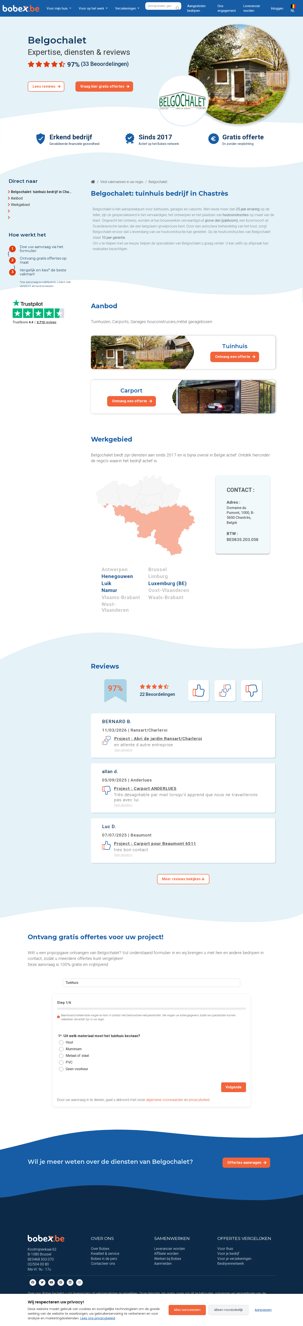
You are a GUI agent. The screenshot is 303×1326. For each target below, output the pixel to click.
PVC (69, 1062)
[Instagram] (79, 1282)
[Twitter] (42, 1282)
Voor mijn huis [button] (58, 8)
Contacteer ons (103, 1263)
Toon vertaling (123, 749)
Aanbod (17, 198)
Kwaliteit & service (105, 1253)
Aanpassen (263, 1310)
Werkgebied (20, 205)
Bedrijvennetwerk (230, 1263)
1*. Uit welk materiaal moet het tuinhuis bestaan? (99, 1036)
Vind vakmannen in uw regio (121, 182)
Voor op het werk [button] (92, 8)
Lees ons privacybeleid (97, 1318)
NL (293, 11)
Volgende (234, 1087)
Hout (69, 1042)
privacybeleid (199, 1099)
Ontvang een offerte (233, 357)
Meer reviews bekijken (181, 879)
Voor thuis (225, 1249)
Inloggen (277, 8)
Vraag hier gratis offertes (102, 86)
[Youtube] (51, 1282)
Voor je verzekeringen (234, 1259)
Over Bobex (100, 1249)
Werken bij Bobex (167, 1259)
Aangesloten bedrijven (196, 8)
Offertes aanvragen (244, 1162)
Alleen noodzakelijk (228, 1310)
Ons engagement (227, 8)
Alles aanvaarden (187, 1310)
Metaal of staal (77, 1056)
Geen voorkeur (77, 1069)
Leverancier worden (251, 8)
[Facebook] (33, 1282)
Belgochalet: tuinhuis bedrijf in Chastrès (41, 192)
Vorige (67, 1087)
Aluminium (74, 1049)
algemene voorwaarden (164, 1099)
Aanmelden (163, 1263)
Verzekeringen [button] (126, 8)
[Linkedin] (70, 1282)
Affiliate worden (166, 1253)
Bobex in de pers (104, 1259)
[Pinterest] (60, 1282)
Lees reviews (44, 86)
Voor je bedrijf (228, 1253)
